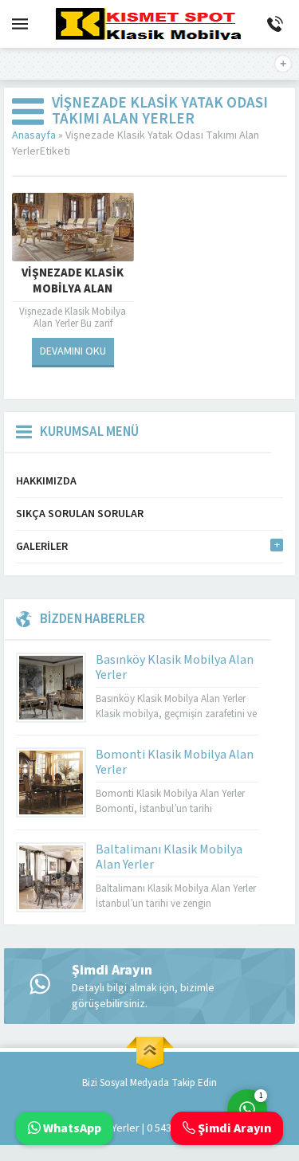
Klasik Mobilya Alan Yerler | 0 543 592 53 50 (119, 1128)
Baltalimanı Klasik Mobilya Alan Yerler (169, 857)
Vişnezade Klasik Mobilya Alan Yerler (73, 289)
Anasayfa (34, 135)
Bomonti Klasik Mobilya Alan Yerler (175, 762)
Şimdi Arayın (233, 1128)
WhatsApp (71, 1128)
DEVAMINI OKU (73, 351)
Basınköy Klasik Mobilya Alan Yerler (175, 667)
